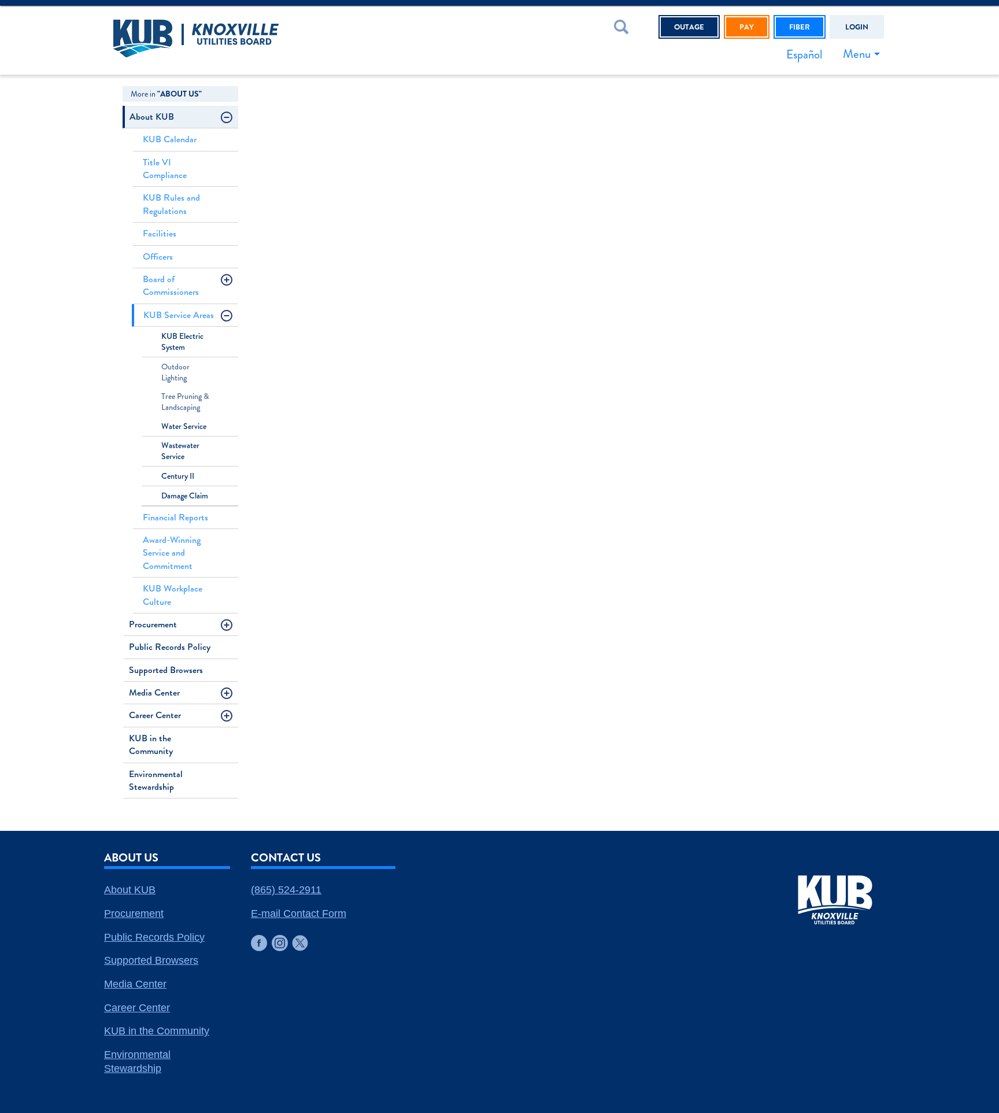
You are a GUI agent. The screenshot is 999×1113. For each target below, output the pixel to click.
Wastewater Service (180, 451)
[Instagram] (280, 943)
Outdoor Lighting (175, 372)
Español (804, 54)
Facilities (159, 233)
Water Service (183, 426)
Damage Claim (184, 495)
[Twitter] (300, 943)
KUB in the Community (151, 744)
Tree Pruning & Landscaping (185, 402)
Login (856, 26)
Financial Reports (175, 517)
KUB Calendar (170, 139)
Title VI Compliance (165, 169)
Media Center (154, 692)
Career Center (155, 715)
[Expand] (228, 282)
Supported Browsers (166, 669)
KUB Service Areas (178, 314)
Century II (177, 476)
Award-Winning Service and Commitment (172, 552)
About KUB (152, 116)
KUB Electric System (182, 342)
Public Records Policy (169, 646)
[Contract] (228, 119)
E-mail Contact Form (298, 913)
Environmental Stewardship (156, 780)
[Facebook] (259, 943)
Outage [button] (689, 26)
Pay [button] (746, 26)
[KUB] (262, 40)
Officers (158, 256)
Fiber (799, 26)
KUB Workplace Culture (172, 595)
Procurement (153, 624)
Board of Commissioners (171, 285)
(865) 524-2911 (286, 890)
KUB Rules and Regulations (171, 204)
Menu (857, 53)
